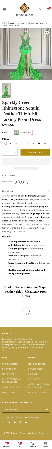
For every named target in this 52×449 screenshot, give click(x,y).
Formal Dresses (10, 364)
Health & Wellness (11, 387)
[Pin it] (26, 182)
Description (8, 191)
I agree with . (22, 417)
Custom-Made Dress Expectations (38, 385)
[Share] (17, 182)
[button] (4, 152)
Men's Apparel (9, 374)
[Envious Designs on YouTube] (26, 422)
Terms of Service (36, 364)
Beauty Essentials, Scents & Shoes (11, 380)
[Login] (40, 9)
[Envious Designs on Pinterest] (15, 422)
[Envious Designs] (24, 9)
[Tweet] (21, 182)
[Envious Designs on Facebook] (4, 422)
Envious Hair (8, 392)
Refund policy (35, 369)
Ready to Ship (9, 369)
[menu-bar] (6, 9)
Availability (34, 379)
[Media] (47, 32)
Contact (32, 374)
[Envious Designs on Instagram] (20, 422)
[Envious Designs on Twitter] (9, 422)
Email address (10, 409)
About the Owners (37, 392)
